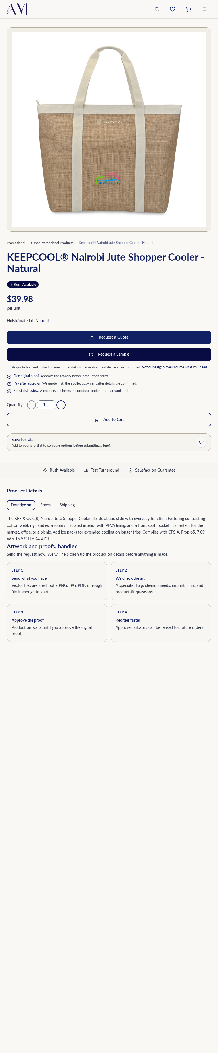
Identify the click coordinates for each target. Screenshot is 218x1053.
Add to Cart (113, 420)
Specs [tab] (45, 505)
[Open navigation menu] (204, 9)
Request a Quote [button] (113, 337)
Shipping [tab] (67, 505)
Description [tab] (21, 505)
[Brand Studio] (172, 9)
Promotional (16, 243)
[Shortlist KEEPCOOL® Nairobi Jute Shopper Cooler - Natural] (201, 442)
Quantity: (15, 405)
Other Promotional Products (52, 243)
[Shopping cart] (188, 9)
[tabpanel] (109, 528)
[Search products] (157, 9)
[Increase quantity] (61, 404)
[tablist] (109, 505)
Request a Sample (113, 354)
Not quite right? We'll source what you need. (175, 367)
